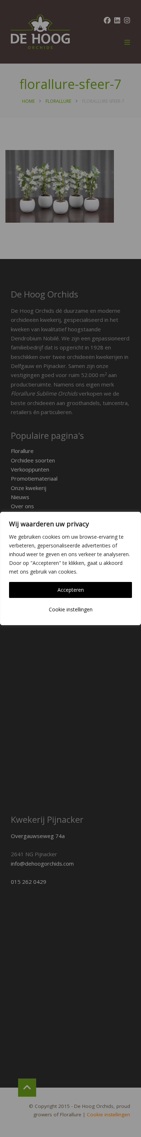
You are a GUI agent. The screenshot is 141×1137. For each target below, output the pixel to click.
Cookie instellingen (71, 609)
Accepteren (70, 589)
